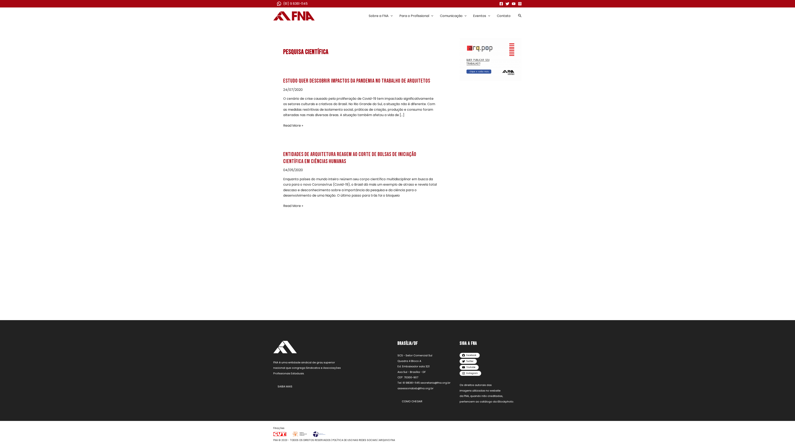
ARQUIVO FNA (387, 440)
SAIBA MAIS (285, 386)
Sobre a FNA (379, 15)
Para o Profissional (414, 15)
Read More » (293, 125)
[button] (391, 16)
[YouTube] (514, 4)
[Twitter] (507, 4)
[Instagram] (520, 4)
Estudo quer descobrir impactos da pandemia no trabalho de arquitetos (356, 81)
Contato (504, 15)
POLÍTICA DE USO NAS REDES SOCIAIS (354, 440)
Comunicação (451, 15)
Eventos (479, 15)
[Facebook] (501, 4)
